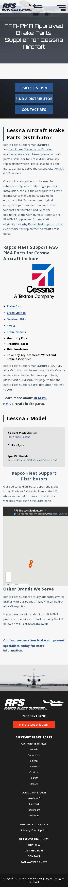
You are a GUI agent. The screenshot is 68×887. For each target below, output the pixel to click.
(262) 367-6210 (38, 624)
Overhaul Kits (16, 319)
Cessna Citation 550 (45, 460)
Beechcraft (34, 798)
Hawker (34, 766)
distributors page (39, 501)
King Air (34, 783)
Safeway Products (34, 862)
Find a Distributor (34, 724)
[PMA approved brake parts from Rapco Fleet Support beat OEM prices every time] (22, 7)
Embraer (34, 815)
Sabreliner (34, 755)
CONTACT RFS (34, 109)
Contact (34, 856)
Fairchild (34, 804)
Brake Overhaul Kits (34, 839)
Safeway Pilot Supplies (34, 830)
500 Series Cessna (19, 436)
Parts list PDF (34, 87)
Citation (34, 772)
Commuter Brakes (34, 792)
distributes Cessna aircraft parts (30, 149)
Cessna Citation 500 (20, 460)
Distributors (34, 850)
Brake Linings (16, 313)
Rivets (11, 325)
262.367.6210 (34, 716)
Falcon (34, 760)
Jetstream (34, 809)
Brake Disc (14, 306)
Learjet (34, 777)
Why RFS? (34, 844)
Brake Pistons (16, 332)
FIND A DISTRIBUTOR (34, 98)
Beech (34, 749)
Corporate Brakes (34, 743)
